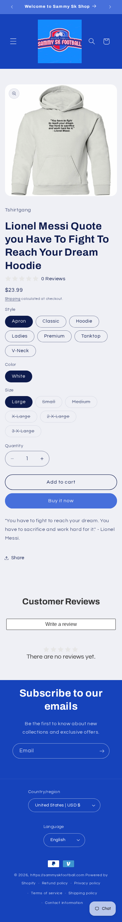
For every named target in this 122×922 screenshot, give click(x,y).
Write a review (61, 624)
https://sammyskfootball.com (57, 875)
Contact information (64, 903)
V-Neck (20, 350)
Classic (51, 321)
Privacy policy (87, 883)
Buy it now (61, 500)
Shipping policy (83, 893)
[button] (13, 41)
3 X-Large (26, 432)
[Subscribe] (102, 751)
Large (19, 402)
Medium (84, 403)
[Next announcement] (110, 7)
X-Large (24, 418)
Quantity (14, 446)
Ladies (20, 336)
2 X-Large (61, 418)
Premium (54, 336)
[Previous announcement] (12, 7)
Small (52, 403)
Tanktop (90, 336)
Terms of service (47, 893)
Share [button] (17, 558)
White (18, 376)
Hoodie (84, 321)
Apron (19, 321)
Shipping (13, 298)
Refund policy (55, 883)
